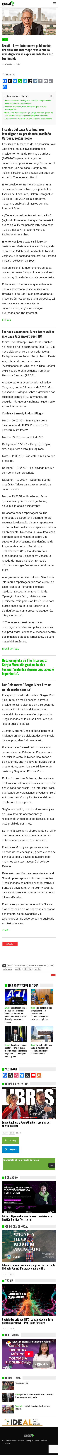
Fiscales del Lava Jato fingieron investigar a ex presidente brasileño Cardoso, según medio (28, 102)
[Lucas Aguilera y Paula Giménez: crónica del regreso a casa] (29, 1103)
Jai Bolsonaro (7, 969)
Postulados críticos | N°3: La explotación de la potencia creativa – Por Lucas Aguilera (27, 1321)
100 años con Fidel (21, 1382)
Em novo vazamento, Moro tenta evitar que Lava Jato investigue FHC (26, 108)
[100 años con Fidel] (8, 1385)
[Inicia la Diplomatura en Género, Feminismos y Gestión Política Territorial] (29, 1197)
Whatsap (12, 1140)
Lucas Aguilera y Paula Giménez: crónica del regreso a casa (26, 1124)
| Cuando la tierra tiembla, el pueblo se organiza (32, 1407)
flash (51, 966)
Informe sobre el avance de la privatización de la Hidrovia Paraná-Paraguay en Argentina (28, 1266)
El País (6, 320)
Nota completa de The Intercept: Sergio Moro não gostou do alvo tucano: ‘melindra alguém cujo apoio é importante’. (29, 114)
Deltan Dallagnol (20, 966)
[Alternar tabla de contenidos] (50, 96)
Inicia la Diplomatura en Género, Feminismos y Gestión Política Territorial (27, 1217)
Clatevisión (12, 1335)
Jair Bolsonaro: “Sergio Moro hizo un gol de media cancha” (28, 119)
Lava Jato (18, 969)
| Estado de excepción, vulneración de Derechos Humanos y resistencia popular (34, 1395)
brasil (10, 966)
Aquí (51, 1165)
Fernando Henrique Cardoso (37, 966)
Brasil (5, 39)
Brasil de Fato (10, 648)
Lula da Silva (27, 969)
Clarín (5, 930)
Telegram (13, 1149)
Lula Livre (38, 969)
